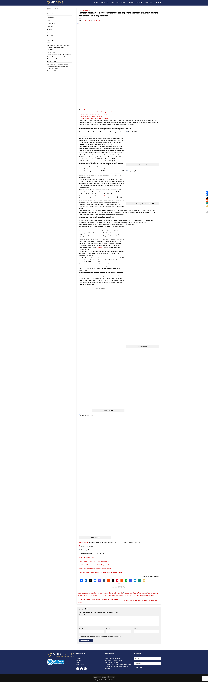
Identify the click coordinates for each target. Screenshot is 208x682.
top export (133, 595)
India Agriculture (125, 593)
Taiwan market (101, 196)
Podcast (49, 29)
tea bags (88, 595)
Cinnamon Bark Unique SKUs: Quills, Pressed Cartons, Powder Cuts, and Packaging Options (58, 66)
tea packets (128, 595)
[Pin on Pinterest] (121, 586)
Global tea (105, 593)
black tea (145, 592)
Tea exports (105, 595)
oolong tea (143, 593)
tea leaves (121, 595)
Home (96, 3)
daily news (87, 593)
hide (85, 110)
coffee (157, 592)
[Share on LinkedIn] (124, 586)
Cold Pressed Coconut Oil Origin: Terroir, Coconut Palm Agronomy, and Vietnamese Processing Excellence (59, 57)
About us (104, 3)
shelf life (153, 593)
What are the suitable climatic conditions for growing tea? (141, 600)
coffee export (81, 593)
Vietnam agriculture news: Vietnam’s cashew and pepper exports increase (100, 572)
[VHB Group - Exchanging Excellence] (55, 2)
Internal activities (52, 17)
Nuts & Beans (51, 23)
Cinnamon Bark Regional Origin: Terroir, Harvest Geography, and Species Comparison (59, 47)
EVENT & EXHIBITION (135, 3)
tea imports (112, 595)
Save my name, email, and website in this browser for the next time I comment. (101, 636)
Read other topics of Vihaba (87, 557)
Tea (89, 10)
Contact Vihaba (83, 542)
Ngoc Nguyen (96, 20)
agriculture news (128, 592)
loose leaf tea (133, 593)
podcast (148, 593)
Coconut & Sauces (52, 14)
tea (84, 595)
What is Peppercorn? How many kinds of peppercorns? (95, 568)
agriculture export (119, 592)
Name (81, 628)
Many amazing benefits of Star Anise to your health (94, 561)
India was (99, 247)
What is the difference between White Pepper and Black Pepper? (98, 565)
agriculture (111, 592)
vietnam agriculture (149, 595)
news (138, 593)
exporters (100, 593)
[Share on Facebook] (113, 586)
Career (148, 3)
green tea (111, 593)
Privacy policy (80, 664)
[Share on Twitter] (116, 586)
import (115, 593)
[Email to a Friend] (119, 586)
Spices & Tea (50, 36)
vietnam (141, 595)
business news (151, 592)
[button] (81, 580)
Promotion (50, 33)
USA (138, 595)
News (123, 3)
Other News (50, 26)
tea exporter (99, 595)
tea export (93, 595)
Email (108, 628)
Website (136, 628)
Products (115, 3)
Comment (82, 614)
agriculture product (137, 592)
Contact (157, 3)
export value (94, 593)
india (119, 593)
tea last (117, 595)
